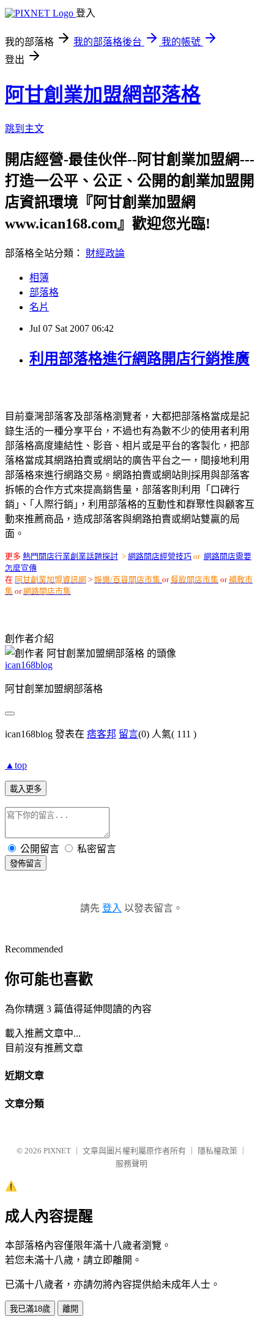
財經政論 (105, 253)
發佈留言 (26, 863)
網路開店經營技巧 (159, 556)
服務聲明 (131, 1163)
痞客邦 (101, 734)
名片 (39, 307)
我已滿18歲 (30, 1308)
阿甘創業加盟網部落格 (103, 95)
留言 (128, 734)
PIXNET (57, 1150)
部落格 (44, 292)
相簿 (39, 277)
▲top (16, 765)
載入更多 (26, 789)
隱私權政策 (217, 1150)
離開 (70, 1308)
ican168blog (29, 665)
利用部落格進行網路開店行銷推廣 (139, 359)
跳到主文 (24, 128)
